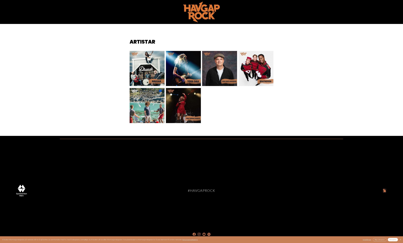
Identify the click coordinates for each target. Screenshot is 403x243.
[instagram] (199, 234)
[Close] (400, 239)
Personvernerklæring (190, 240)
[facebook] (194, 234)
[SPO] (209, 234)
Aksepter (393, 240)
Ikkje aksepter (380, 240)
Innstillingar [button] (367, 240)
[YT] (204, 234)
